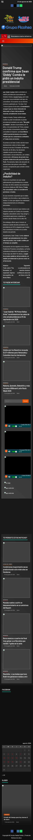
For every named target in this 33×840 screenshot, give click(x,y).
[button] (3, 41)
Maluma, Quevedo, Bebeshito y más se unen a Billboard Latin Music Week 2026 (16, 388)
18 (8, 762)
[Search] (30, 41)
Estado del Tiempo (7, 564)
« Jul (3, 775)
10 (4, 758)
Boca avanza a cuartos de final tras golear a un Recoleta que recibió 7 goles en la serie (15, 641)
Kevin (5, 86)
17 (4, 762)
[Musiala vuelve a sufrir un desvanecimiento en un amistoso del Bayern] (16, 588)
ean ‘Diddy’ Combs (9, 92)
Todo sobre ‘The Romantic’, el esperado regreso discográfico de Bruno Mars (9, 271)
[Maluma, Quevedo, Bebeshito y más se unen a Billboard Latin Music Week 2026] (16, 371)
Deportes (5, 599)
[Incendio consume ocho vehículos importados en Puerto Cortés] (16, 805)
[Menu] (3, 41)
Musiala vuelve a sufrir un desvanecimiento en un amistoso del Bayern (15, 605)
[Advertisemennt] (16, 27)
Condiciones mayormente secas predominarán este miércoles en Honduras (15, 569)
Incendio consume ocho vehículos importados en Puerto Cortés (15, 818)
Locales (7, 814)
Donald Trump (17, 97)
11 (8, 758)
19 (12, 762)
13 (16, 758)
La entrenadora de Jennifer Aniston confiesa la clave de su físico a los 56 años (23, 271)
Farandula (5, 64)
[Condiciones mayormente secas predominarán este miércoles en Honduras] (16, 552)
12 (12, 758)
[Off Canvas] (2, 1)
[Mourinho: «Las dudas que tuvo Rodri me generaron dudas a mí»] (16, 659)
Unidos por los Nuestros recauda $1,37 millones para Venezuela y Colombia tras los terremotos (15, 352)
